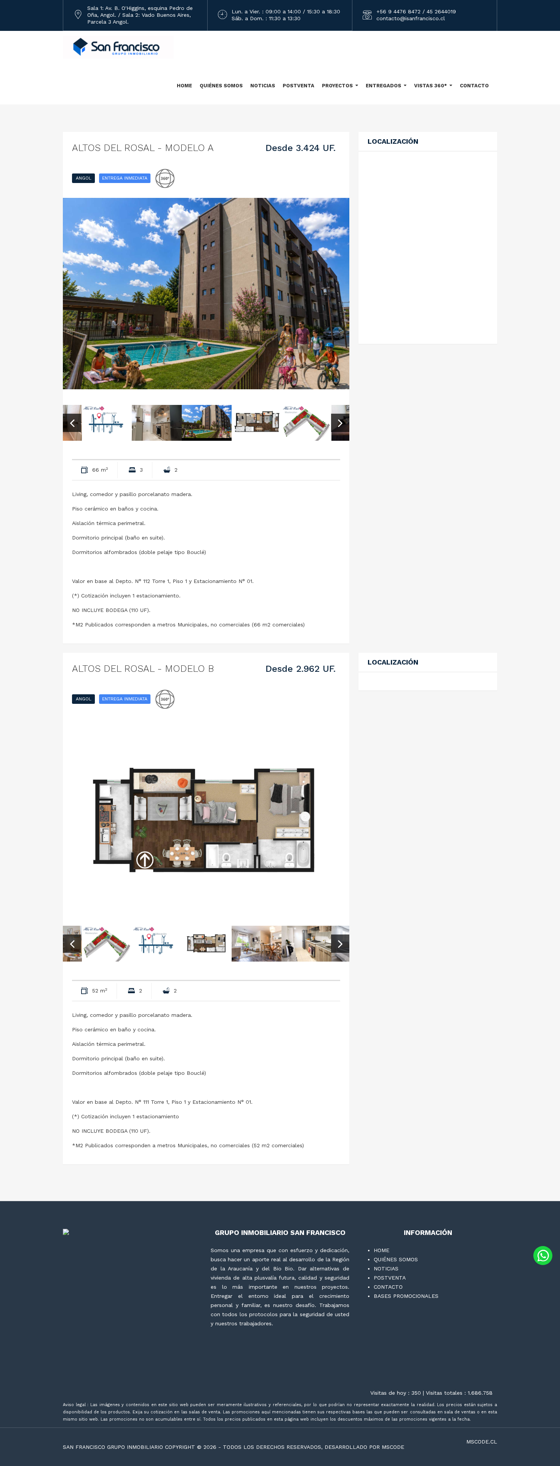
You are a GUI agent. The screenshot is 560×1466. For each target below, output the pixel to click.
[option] (206, 293)
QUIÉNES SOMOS (221, 85)
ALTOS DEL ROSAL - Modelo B (143, 668)
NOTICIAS (262, 85)
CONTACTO (474, 85)
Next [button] (340, 423)
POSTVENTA (298, 85)
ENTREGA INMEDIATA (124, 178)
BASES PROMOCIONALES (406, 1296)
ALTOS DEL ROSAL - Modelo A (143, 147)
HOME (184, 85)
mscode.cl (481, 1442)
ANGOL (83, 178)
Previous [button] (72, 423)
